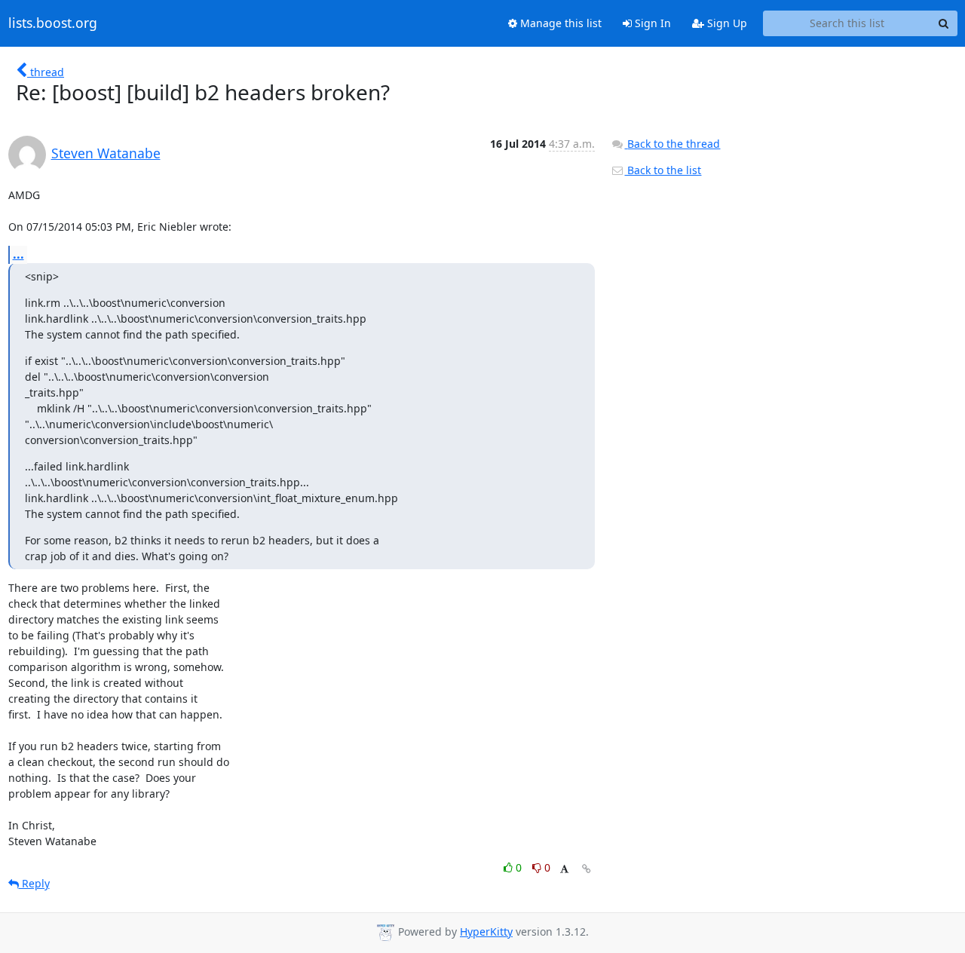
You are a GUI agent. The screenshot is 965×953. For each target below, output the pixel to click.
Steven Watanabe (106, 153)
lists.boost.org (52, 23)
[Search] (943, 23)
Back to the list (662, 170)
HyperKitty (486, 931)
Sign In (651, 23)
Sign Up (725, 23)
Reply (34, 883)
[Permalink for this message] (586, 869)
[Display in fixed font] (564, 870)
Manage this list (559, 23)
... (18, 254)
